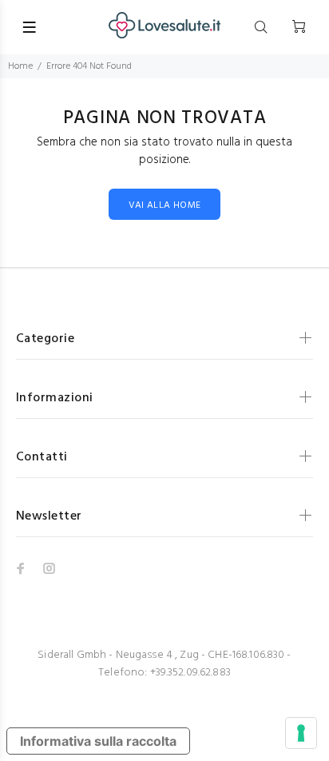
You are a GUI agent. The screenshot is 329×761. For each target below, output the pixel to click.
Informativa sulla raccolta (98, 741)
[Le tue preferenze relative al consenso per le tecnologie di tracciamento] (301, 733)
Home (20, 66)
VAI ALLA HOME (165, 205)
